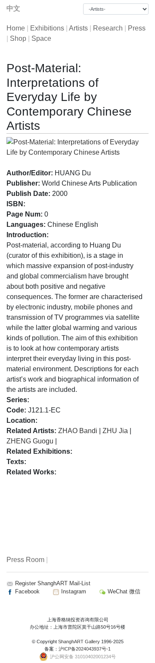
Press (137, 28)
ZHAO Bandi (77, 430)
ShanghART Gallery (79, 641)
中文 (13, 8)
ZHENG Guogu (29, 441)
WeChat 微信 (123, 591)
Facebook (26, 591)
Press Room (25, 559)
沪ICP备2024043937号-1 (85, 648)
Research (108, 28)
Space (41, 38)
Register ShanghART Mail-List (52, 583)
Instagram (72, 591)
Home (15, 28)
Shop (18, 38)
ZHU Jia (116, 430)
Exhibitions (47, 28)
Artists (78, 28)
